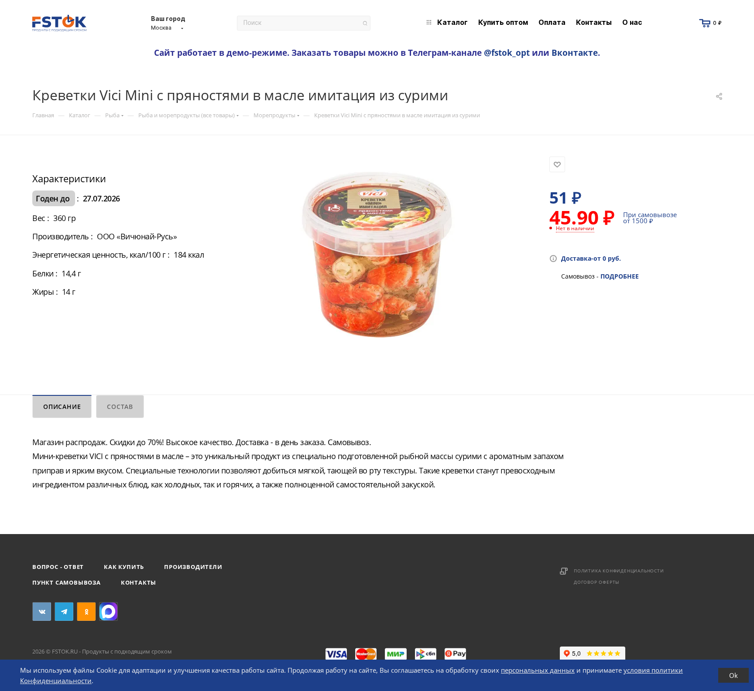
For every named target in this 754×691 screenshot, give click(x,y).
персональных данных (538, 670)
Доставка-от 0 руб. (591, 258)
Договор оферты (597, 582)
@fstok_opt (507, 52)
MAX (108, 611)
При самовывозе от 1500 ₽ (650, 217)
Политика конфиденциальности (619, 571)
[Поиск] (365, 23)
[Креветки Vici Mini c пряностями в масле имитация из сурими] (377, 255)
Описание (62, 406)
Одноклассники (86, 611)
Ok (733, 675)
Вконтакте (575, 52)
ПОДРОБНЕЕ (619, 276)
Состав (120, 406)
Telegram (64, 611)
